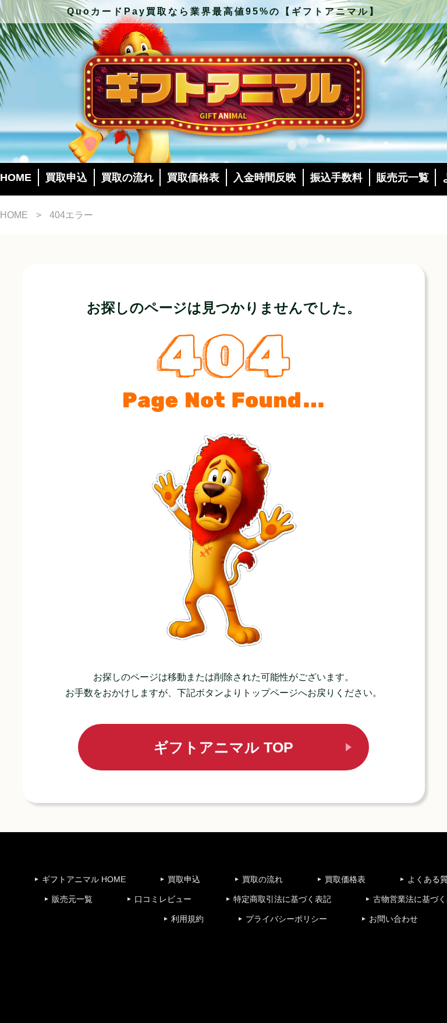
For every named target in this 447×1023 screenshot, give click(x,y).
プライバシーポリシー (286, 918)
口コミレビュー (162, 899)
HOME (15, 177)
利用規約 (187, 918)
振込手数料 (336, 177)
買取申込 (66, 177)
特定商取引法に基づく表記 (282, 899)
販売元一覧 (403, 177)
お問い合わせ (393, 918)
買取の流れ (127, 177)
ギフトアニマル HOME (84, 879)
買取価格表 (193, 177)
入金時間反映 (264, 177)
